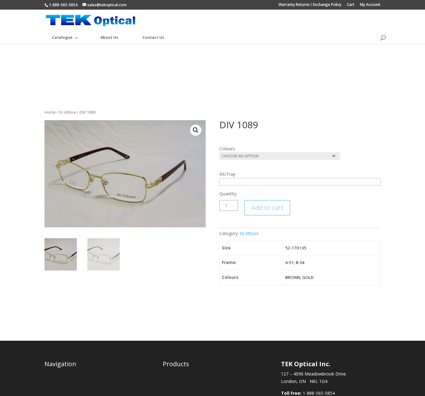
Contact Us (153, 37)
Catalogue (62, 37)
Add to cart (267, 207)
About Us (109, 37)
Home (50, 112)
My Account (370, 5)
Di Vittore (67, 112)
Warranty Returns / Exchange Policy (309, 5)
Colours (227, 149)
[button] (195, 130)
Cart (350, 5)
